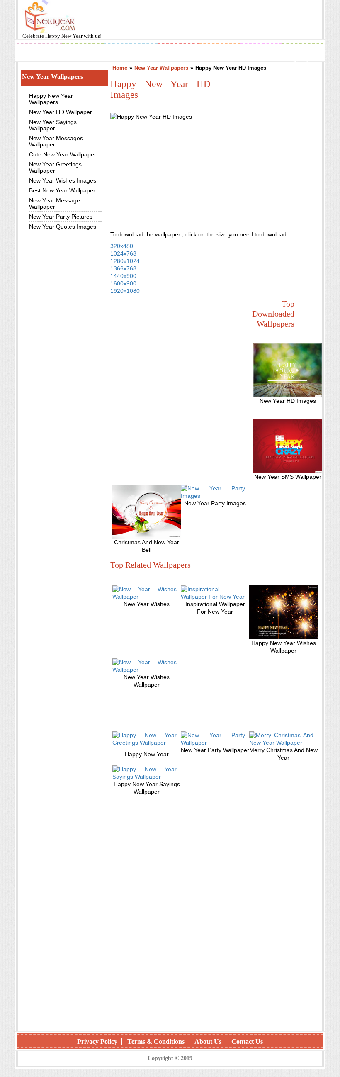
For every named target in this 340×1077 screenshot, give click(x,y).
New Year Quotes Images (62, 226)
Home (119, 68)
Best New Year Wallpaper (62, 190)
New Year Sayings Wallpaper (53, 125)
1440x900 (123, 276)
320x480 (121, 246)
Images (83, 50)
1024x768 (123, 253)
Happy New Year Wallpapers (51, 99)
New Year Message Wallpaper (54, 203)
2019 (39, 50)
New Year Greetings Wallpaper (55, 167)
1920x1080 (125, 291)
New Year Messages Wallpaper (56, 141)
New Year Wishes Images (62, 180)
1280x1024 (125, 261)
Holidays (220, 50)
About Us (207, 1041)
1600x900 (123, 283)
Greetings (131, 50)
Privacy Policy (97, 1041)
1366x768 (123, 268)
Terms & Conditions (156, 1041)
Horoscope (180, 50)
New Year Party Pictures (60, 216)
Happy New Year (64, 36)
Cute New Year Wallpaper (62, 154)
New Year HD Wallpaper (60, 112)
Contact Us (247, 1041)
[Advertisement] (172, 355)
